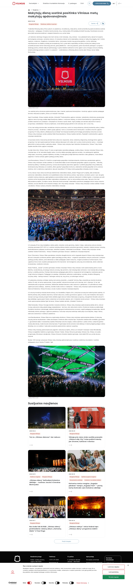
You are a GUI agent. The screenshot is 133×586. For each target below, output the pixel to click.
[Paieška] (89, 3)
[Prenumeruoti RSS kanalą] (103, 23)
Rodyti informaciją (82, 583)
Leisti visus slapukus (113, 567)
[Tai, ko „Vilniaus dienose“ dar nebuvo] (46, 445)
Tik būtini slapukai (114, 577)
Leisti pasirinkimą (113, 572)
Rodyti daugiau (66, 541)
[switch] (44, 583)
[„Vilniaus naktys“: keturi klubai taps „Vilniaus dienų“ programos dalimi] (86, 534)
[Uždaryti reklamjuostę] (128, 565)
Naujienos (36, 10)
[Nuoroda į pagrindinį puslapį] (29, 10)
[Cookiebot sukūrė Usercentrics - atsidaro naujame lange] (12, 583)
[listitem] (46, 437)
